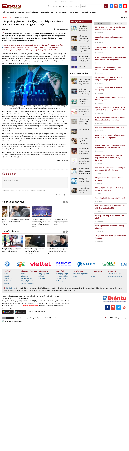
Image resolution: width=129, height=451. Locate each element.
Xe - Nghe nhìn (74, 12)
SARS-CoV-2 (40, 290)
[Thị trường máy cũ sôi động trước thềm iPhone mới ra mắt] (57, 243)
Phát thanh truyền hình (80, 274)
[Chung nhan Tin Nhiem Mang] (12, 321)
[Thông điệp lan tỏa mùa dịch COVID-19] (80, 102)
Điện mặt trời (48, 288)
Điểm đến (41, 276)
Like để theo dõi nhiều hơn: (37, 311)
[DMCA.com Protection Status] (8, 318)
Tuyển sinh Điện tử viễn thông (26, 290)
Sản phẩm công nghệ (32, 12)
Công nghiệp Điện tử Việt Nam (62, 288)
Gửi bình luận (61, 195)
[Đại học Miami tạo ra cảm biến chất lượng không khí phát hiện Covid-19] (80, 82)
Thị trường (59, 281)
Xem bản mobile (7, 309)
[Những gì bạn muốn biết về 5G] (80, 181)
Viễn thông (24, 276)
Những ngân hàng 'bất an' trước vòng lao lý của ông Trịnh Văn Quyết (30, 50)
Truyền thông (63, 12)
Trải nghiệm (45, 12)
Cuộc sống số (8, 276)
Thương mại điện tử (62, 276)
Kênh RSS (109, 318)
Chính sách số (23, 17)
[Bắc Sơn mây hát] (80, 132)
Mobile (23, 274)
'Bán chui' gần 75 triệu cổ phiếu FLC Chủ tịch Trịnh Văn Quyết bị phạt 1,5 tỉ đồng (33, 45)
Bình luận (118, 23)
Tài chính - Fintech (61, 278)
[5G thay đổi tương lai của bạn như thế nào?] (80, 190)
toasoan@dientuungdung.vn (54, 305)
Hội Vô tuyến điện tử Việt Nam (25, 288)
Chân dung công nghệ (115, 276)
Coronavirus (54, 290)
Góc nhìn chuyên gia (114, 274)
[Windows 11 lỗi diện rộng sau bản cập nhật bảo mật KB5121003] (12, 245)
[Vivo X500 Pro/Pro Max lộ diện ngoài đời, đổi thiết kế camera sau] (35, 245)
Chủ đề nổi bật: (10, 288)
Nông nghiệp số (11, 290)
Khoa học (93, 12)
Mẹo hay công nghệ (27, 283)
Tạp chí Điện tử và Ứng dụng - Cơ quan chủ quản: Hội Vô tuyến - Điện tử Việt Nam (30, 296)
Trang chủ (4, 12)
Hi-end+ (93, 276)
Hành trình (41, 278)
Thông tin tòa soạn (121, 318)
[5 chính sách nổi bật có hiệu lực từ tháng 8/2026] (12, 214)
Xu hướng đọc (102, 23)
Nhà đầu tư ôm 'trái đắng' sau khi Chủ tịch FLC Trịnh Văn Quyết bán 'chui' (31, 47)
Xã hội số (21, 12)
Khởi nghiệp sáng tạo (62, 274)
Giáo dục (6, 283)
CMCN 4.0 (61, 290)
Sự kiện (6, 274)
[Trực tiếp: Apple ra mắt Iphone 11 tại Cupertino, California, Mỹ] (80, 161)
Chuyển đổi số (11, 12)
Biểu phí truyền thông (72, 6)
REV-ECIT (63, 1)
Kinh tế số (54, 12)
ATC (56, 1)
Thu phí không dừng (97, 288)
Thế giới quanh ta (43, 274)
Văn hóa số (7, 281)
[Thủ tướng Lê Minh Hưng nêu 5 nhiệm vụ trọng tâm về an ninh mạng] (57, 215)
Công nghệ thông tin (27, 281)
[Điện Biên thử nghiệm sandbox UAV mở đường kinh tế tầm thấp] (80, 29)
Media (75, 276)
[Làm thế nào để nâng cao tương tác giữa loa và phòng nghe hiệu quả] (80, 151)
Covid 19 (47, 290)
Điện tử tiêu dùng (26, 278)
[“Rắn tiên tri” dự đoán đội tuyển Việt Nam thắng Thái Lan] (80, 122)
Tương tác (84, 12)
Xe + (92, 274)
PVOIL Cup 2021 (70, 290)
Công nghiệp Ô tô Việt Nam (81, 288)
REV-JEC (72, 1)
